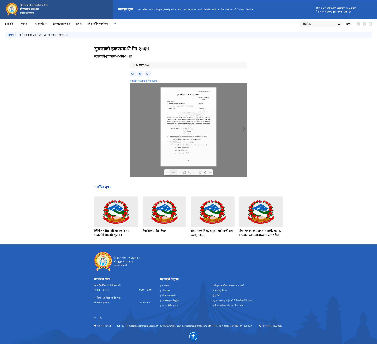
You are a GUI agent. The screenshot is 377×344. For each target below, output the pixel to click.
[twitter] (100, 318)
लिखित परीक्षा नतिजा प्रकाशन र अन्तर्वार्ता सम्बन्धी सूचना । (111, 233)
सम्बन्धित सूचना (102, 186)
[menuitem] (115, 23)
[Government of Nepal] (11, 9)
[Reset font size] (140, 73)
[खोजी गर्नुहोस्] (339, 24)
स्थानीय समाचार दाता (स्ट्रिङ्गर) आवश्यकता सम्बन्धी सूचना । (43, 35)
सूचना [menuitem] (79, 24)
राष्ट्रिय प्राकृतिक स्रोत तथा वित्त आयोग (228, 306)
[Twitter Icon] (364, 24)
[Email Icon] (370, 24)
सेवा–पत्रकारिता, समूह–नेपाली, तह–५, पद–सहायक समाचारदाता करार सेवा (260, 233)
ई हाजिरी (216, 296)
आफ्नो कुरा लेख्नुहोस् (170, 301)
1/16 (173, 172)
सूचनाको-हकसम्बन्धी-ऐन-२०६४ (143, 81)
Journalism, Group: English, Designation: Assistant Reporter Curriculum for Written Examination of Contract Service (195, 9)
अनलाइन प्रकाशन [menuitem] (61, 24)
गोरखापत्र (166, 291)
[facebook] (95, 318)
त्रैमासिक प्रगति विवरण (155, 230)
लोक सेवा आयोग (169, 296)
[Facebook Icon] (358, 24)
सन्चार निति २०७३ (170, 306)
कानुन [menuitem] (24, 24)
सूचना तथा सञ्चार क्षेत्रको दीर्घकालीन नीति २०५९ (233, 301)
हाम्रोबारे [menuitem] (9, 24)
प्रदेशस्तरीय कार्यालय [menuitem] (98, 24)
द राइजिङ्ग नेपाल (220, 291)
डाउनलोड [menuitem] (39, 24)
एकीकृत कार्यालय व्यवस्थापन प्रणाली (228, 286)
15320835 (272, 326)
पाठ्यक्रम (166, 286)
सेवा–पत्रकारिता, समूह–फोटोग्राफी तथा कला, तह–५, (212, 233)
